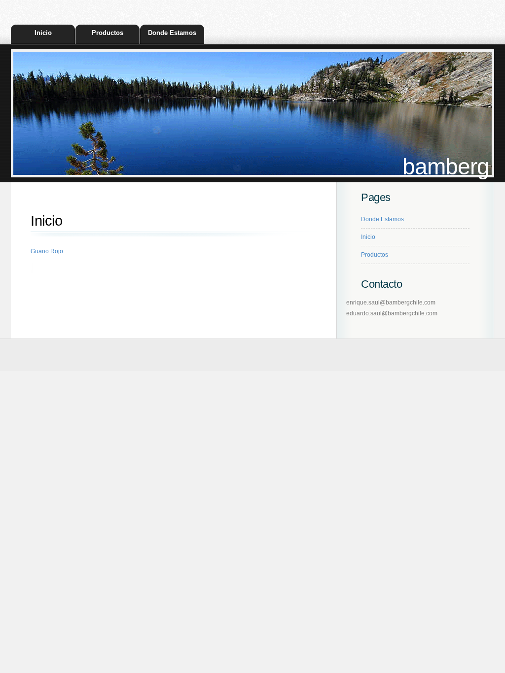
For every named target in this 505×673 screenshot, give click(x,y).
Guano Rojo (47, 251)
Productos (107, 32)
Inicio (43, 32)
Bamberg (445, 166)
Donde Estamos (172, 32)
